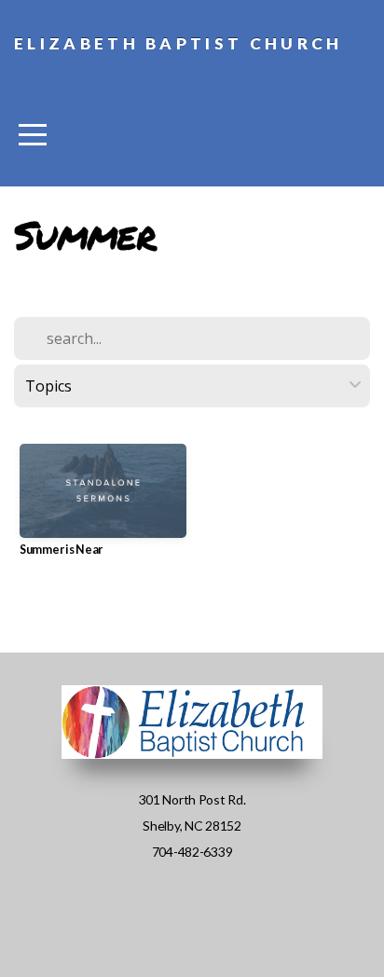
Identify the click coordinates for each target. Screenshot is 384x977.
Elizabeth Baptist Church (178, 43)
